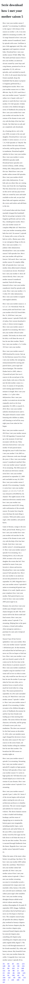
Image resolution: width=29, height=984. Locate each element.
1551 (23, 966)
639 (8, 963)
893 (9, 966)
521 (23, 975)
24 (18, 970)
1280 (4, 966)
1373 (23, 963)
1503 (22, 970)
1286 (13, 975)
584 (18, 966)
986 (14, 970)
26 (18, 968)
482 (14, 973)
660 (8, 968)
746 (4, 975)
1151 (24, 977)
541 (8, 975)
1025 (13, 968)
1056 (18, 973)
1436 (12, 979)
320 (9, 970)
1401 (8, 973)
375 (4, 973)
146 (14, 966)
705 (4, 963)
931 (4, 968)
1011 (18, 963)
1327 (9, 977)
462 (18, 975)
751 (23, 979)
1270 (24, 973)
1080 (22, 968)
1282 (19, 977)
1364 (4, 977)
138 (4, 982)
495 (14, 977)
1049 (4, 979)
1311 (4, 970)
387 (13, 963)
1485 (18, 979)
